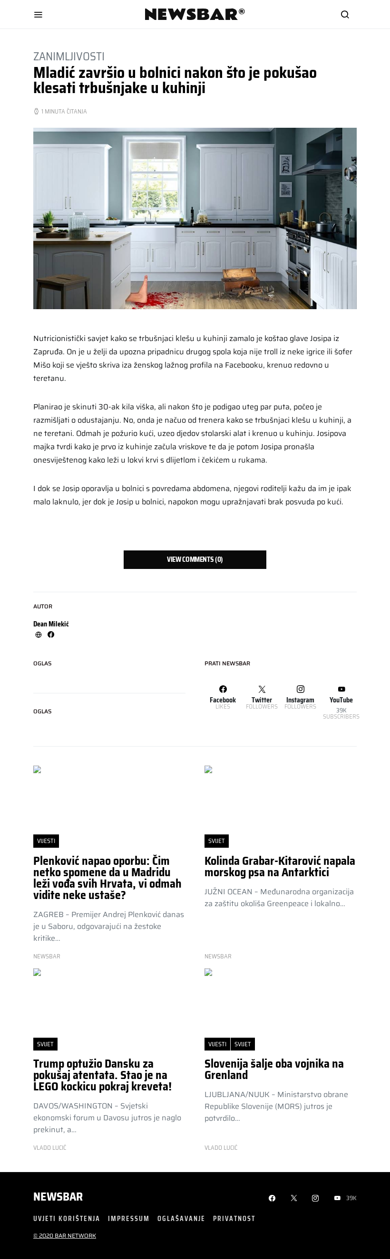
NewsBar (46, 956)
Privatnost (234, 1218)
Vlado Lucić (49, 1148)
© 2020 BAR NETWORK (64, 1235)
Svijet (216, 841)
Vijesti (46, 841)
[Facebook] (272, 1198)
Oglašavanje (181, 1218)
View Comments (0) (195, 559)
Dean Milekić (51, 624)
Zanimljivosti (69, 56)
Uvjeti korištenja (66, 1218)
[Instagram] (315, 1198)
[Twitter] (294, 1198)
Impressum (129, 1218)
